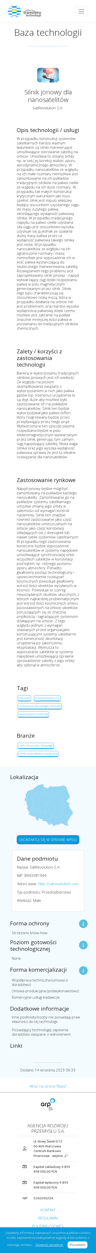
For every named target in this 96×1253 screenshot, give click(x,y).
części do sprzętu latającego (36, 745)
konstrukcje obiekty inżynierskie (38, 753)
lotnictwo (24, 698)
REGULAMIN (48, 1218)
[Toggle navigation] (81, 11)
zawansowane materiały (33, 714)
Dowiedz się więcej (50, 1244)
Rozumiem (79, 1244)
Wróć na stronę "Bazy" (48, 1086)
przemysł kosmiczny (47, 698)
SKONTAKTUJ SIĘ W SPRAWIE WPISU (48, 839)
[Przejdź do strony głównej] (26, 11)
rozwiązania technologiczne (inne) (40, 706)
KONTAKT (47, 1209)
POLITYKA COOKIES (48, 1226)
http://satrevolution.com (58, 883)
